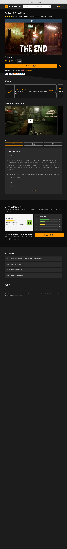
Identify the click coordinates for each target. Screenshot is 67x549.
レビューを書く (49, 235)
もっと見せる (32, 190)
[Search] (49, 6)
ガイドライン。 (10, 211)
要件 (53, 144)
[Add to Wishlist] (60, 66)
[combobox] (38, 6)
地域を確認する (28, 70)
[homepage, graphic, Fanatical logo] (13, 6)
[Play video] (31, 121)
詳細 (33, 144)
